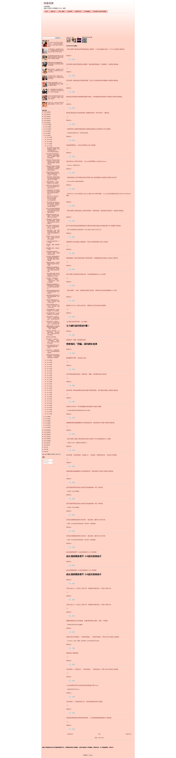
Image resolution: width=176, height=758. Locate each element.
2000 (45, 451)
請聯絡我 (111, 747)
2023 (45, 118)
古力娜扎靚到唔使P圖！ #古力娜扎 (76, 321)
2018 (45, 434)
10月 (46, 129)
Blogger (91, 755)
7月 (46, 135)
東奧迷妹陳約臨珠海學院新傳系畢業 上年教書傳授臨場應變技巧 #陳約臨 (88, 718)
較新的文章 (70, 734)
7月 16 (48, 381)
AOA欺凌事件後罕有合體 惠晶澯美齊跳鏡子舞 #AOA (82, 685)
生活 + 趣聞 (61, 11)
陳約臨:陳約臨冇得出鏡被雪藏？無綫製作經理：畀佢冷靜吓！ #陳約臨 (87, 113)
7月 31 (48, 137)
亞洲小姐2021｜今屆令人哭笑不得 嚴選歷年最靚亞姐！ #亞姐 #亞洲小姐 (88, 588)
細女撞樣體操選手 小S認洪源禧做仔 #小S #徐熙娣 (81, 552)
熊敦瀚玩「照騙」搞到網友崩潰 (76, 340)
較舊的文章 (128, 734)
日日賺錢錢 (87, 11)
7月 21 (48, 371)
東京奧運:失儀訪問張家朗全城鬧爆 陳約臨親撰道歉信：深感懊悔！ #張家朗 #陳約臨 (92, 64)
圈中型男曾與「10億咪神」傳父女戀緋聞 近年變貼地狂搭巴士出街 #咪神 (56, 70)
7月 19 (48, 375)
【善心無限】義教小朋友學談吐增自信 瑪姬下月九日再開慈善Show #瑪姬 (88, 439)
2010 (45, 449)
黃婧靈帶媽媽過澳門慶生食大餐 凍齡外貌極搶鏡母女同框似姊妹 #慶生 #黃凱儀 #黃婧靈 (56, 57)
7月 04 (48, 407)
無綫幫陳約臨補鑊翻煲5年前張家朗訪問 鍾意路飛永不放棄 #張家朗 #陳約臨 (89, 471)
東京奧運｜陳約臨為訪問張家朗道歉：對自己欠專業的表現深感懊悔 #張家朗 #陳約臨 (92, 80)
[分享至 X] (71, 59)
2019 (45, 432)
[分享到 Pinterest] (74, 59)
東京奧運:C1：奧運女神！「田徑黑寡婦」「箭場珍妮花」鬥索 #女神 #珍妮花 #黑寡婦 (92, 669)
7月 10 (48, 394)
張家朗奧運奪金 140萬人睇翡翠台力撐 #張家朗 (81, 145)
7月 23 (48, 366)
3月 (46, 423)
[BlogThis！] (70, 59)
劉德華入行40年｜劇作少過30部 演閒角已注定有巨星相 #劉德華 (86, 305)
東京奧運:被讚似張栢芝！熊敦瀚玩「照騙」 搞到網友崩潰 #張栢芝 (86, 374)
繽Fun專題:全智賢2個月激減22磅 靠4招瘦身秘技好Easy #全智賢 (86, 274)
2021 (45, 122)
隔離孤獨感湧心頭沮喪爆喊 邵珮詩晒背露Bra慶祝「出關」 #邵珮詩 (87, 620)
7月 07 (48, 401)
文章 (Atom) (101, 737)
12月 (46, 124)
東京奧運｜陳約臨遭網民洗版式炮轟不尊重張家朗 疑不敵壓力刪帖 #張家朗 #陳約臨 (92, 390)
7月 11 (48, 392)
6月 (46, 416)
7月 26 (48, 360)
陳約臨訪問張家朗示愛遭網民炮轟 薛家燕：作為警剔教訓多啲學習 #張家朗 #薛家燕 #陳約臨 (94, 96)
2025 (45, 114)
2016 (45, 438)
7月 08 (48, 398)
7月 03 (48, 409)
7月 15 (48, 383)
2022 (45, 120)
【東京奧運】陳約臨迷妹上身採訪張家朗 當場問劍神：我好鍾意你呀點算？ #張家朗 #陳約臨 (94, 210)
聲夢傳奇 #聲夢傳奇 (72, 653)
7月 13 (48, 388)
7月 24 (48, 364)
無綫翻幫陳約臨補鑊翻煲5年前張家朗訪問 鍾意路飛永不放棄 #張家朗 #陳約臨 (90, 422)
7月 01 (48, 413)
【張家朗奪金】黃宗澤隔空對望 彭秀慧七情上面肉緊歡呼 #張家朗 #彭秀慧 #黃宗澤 (91, 177)
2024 (45, 116)
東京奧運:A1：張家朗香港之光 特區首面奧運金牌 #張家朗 (84, 701)
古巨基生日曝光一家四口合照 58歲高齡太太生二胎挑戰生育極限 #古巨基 (56, 77)
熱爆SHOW (78, 11)
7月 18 (48, 377)
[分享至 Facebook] (73, 59)
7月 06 (48, 403)
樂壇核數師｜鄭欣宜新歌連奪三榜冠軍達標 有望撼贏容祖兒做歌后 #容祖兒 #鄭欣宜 (92, 258)
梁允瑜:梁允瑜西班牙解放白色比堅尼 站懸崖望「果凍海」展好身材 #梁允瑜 (56, 97)
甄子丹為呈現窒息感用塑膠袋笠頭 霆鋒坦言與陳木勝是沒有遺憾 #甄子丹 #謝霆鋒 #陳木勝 (93, 225)
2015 (45, 440)
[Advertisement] (88, 24)
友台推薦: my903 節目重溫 (99, 11)
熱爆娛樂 (49, 3)
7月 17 (48, 379)
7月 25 (48, 362)
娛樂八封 (53, 11)
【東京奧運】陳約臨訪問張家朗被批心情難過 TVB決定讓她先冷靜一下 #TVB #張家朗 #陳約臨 (95, 49)
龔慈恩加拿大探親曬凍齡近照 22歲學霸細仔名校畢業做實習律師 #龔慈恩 (56, 64)
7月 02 (48, 411)
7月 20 (48, 373)
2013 (45, 445)
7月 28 (48, 143)
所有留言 (46, 462)
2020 (45, 430)
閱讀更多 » (69, 55)
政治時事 (70, 11)
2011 (45, 447)
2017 (45, 436)
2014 (45, 443)
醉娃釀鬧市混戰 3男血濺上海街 (76, 358)
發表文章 (46, 460)
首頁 (46, 11)
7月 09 (48, 396)
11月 (46, 126)
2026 (45, 112)
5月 (46, 418)
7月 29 (48, 141)
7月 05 (48, 405)
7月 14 (48, 386)
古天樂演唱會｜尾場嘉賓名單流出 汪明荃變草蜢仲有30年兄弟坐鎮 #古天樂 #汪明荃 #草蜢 (56, 50)
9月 (46, 131)
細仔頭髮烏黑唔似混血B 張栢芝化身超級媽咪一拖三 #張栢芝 (84, 487)
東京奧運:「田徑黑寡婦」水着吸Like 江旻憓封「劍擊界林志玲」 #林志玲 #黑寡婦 (91, 455)
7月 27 (48, 145)
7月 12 (48, 390)
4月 (46, 421)
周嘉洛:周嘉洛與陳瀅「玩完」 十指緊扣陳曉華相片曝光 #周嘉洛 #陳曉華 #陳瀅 (56, 84)
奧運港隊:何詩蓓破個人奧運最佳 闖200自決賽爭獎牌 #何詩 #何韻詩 (87, 242)
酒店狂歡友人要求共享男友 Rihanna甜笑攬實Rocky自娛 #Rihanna (86, 161)
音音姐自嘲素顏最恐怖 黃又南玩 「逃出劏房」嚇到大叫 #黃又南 (85, 519)
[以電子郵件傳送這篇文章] (69, 59)
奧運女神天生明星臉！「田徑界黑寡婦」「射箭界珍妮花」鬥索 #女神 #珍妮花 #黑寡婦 (92, 637)
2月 (46, 425)
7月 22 (48, 368)
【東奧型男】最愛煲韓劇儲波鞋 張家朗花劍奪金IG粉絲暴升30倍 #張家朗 (88, 129)
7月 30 (48, 139)
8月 (46, 133)
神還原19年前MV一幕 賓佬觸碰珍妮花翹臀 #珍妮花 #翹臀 (83, 406)
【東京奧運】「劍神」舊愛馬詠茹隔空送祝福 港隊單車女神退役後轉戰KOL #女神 (91, 290)
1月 (46, 427)
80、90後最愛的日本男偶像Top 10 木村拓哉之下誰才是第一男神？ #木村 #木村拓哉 (56, 91)
